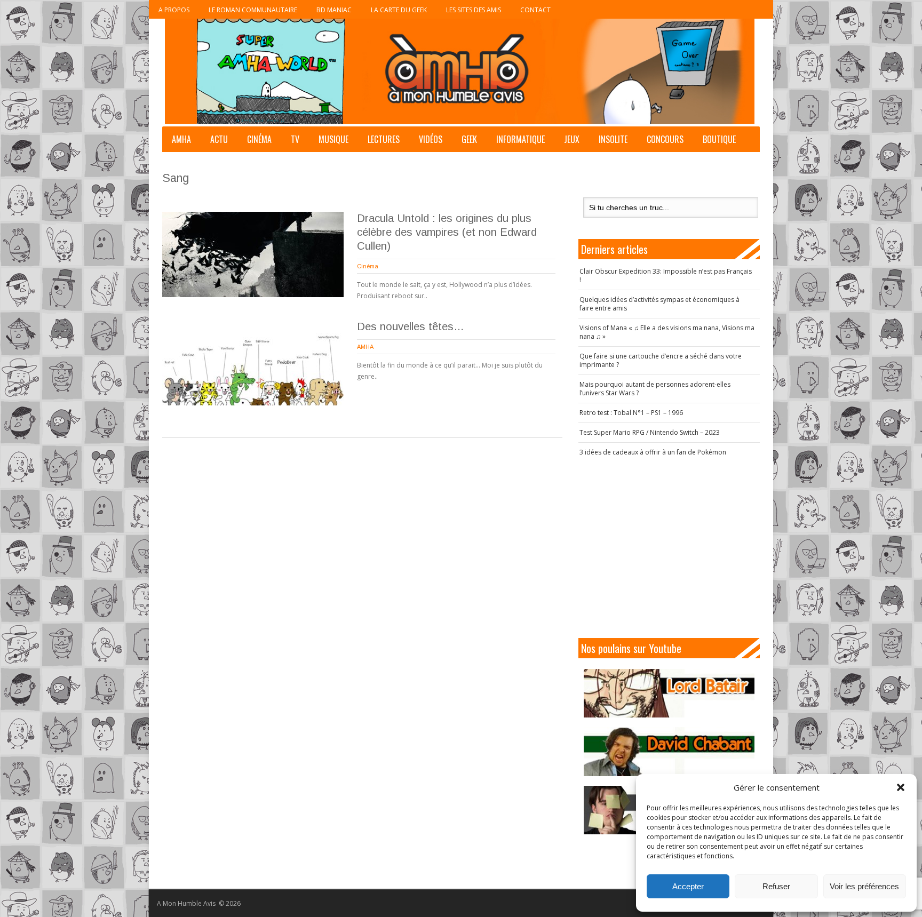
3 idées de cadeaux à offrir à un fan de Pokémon (652, 452)
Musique (333, 139)
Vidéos (430, 139)
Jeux (571, 139)
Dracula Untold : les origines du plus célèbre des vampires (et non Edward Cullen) (447, 232)
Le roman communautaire (253, 9)
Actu (219, 139)
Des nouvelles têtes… (410, 326)
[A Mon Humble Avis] (459, 71)
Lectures (384, 139)
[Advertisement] (669, 547)
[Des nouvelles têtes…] (253, 362)
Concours (665, 139)
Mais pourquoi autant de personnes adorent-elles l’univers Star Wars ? (654, 388)
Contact (535, 9)
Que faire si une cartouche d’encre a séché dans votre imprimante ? (660, 360)
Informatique (520, 139)
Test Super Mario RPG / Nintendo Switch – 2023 (649, 432)
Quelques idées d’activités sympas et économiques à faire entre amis (659, 304)
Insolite (613, 139)
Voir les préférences (864, 886)
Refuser (776, 886)
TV (295, 139)
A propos (173, 9)
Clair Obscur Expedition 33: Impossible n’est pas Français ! (665, 275)
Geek (469, 139)
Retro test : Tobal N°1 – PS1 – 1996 (631, 412)
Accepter (688, 886)
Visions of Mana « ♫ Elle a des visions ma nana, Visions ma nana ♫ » (666, 332)
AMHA (181, 139)
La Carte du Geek (399, 9)
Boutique (719, 139)
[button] (900, 787)
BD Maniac (334, 9)
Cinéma (259, 139)
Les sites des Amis (473, 9)
